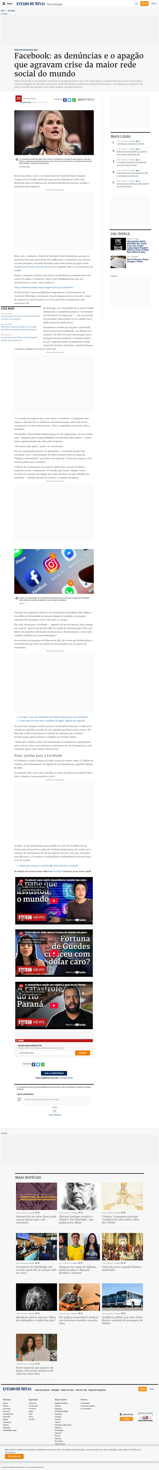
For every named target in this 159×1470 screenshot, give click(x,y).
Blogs (31, 1411)
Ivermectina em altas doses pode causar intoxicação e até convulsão (36, 1219)
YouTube (57, 871)
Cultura (6, 1425)
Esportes (58, 1433)
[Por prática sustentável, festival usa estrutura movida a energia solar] (79, 1297)
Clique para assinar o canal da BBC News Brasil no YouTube (48, 865)
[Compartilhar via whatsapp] (74, 100)
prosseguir (14, 1456)
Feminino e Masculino (63, 1425)
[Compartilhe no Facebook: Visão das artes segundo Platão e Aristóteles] (122, 1263)
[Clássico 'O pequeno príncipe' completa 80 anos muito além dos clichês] (122, 1196)
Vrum (31, 1417)
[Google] (54, 1111)
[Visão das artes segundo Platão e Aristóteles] (122, 1246)
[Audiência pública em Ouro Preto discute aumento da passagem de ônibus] (122, 1297)
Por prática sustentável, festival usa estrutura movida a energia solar (78, 1320)
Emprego (58, 1414)
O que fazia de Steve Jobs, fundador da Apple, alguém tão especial (52, 720)
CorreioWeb (85, 1403)
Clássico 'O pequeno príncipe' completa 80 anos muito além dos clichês (120, 1219)
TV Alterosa (33, 1406)
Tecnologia (54, 4)
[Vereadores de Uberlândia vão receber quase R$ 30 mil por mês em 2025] (36, 1246)
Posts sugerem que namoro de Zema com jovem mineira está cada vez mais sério (34, 1370)
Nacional (6, 1411)
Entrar (154, 3)
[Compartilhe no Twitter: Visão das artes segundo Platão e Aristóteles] (124, 1263)
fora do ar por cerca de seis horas (38, 266)
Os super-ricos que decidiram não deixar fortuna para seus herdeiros (53, 717)
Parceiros (32, 1409)
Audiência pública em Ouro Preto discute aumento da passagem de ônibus (122, 1320)
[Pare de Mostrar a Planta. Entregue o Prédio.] (118, 262)
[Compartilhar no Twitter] (69, 100)
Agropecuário (60, 1444)
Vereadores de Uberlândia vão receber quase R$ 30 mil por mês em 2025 (36, 1270)
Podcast (58, 1439)
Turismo (58, 1419)
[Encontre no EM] (136, 3)
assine (70, 1078)
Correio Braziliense (88, 1406)
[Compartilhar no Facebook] (65, 100)
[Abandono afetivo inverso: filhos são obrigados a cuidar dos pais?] (36, 1297)
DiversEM (6, 1417)
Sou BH (32, 1419)
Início (3, 11)
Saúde (5, 1419)
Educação (7, 1428)
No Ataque (59, 1441)
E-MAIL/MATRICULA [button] (55, 1115)
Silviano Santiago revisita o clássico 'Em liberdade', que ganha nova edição (76, 1219)
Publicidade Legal (9, 1430)
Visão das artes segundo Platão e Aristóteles (122, 1268)
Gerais (5, 1403)
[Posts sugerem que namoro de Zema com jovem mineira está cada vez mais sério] (36, 1347)
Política (6, 1406)
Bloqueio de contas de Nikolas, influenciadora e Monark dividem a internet (78, 1270)
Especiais (58, 1409)
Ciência (57, 1422)
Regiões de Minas (61, 1403)
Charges (58, 1417)
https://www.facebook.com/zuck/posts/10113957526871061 (43, 287)
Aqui (30, 1414)
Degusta (58, 1428)
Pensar (57, 1436)
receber (82, 1053)
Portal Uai (32, 1403)
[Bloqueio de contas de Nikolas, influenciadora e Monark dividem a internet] (79, 1246)
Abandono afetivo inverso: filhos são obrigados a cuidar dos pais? (36, 1319)
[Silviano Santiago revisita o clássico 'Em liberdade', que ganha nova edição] (79, 1196)
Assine (144, 3)
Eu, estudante (86, 1409)
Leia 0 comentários (54, 1073)
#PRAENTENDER (61, 1411)
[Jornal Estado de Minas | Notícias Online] (31, 4)
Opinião (58, 1406)
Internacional (8, 1414)
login (61, 1078)
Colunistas (7, 1422)
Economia (7, 1409)
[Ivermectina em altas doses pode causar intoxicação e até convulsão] (36, 1196)
